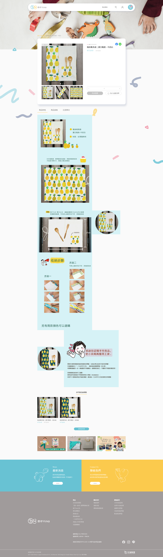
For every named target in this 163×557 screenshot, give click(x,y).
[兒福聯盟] (129, 552)
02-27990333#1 (83, 534)
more (57, 483)
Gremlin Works (69, 554)
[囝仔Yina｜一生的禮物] (38, 7)
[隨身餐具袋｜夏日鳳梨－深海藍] (50, 358)
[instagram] (128, 542)
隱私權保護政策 (98, 508)
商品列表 (42, 35)
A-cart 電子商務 (82, 554)
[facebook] (123, 542)
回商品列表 (81, 429)
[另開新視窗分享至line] (120, 44)
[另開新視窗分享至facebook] (116, 44)
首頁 (38, 35)
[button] (60, 84)
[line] (133, 542)
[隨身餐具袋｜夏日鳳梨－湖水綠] (106, 222)
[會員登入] (122, 7)
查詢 (115, 7)
